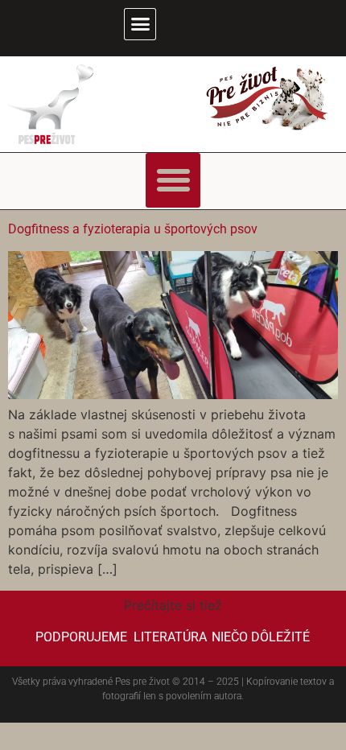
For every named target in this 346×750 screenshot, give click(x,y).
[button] (140, 24)
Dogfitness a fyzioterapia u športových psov (134, 229)
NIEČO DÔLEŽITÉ (261, 637)
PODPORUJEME (81, 637)
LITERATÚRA (170, 637)
